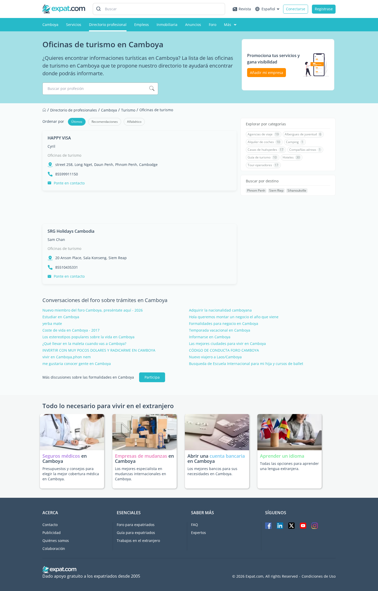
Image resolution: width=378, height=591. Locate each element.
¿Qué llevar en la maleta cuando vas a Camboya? (84, 343)
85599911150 (66, 174)
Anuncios (193, 24)
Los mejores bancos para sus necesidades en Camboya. (212, 471)
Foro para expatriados (136, 524)
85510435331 (66, 267)
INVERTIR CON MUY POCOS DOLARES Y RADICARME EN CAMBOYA (98, 350)
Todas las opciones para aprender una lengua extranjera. (289, 466)
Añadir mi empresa (266, 72)
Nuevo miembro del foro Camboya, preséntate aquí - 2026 (92, 310)
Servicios (73, 24)
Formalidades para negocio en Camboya (223, 323)
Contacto (50, 524)
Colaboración (53, 548)
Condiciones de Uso (319, 576)
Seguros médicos (61, 456)
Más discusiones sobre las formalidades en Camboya (88, 377)
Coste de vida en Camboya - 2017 (71, 330)
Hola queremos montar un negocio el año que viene (233, 317)
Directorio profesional (108, 24)
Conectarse (295, 8)
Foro (212, 24)
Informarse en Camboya (209, 337)
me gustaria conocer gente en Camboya (76, 363)
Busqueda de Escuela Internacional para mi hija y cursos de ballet (246, 363)
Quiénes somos (55, 540)
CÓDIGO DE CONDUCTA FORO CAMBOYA (224, 350)
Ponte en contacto (69, 183)
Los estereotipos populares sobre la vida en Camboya (88, 337)
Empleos (141, 24)
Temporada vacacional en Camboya (219, 330)
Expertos (198, 532)
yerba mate (52, 323)
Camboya (50, 24)
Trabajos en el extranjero (138, 540)
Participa (152, 377)
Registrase (324, 8)
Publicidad (51, 532)
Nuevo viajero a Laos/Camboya (215, 357)
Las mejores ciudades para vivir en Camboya (227, 343)
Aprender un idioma (282, 456)
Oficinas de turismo (64, 155)
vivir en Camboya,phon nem (66, 357)
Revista (245, 8)
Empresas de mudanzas (141, 456)
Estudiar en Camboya (60, 317)
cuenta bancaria (227, 456)
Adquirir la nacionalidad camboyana (220, 310)
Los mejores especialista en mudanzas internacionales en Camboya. (140, 473)
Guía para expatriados (136, 532)
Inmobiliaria (167, 24)
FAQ (194, 524)
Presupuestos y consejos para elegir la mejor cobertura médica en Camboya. (70, 473)
